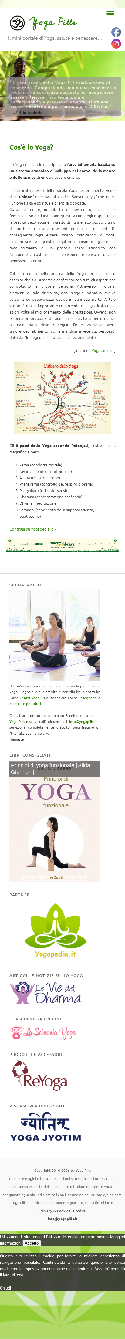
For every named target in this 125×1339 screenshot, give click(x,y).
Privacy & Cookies (54, 1210)
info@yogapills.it (83, 721)
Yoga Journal (103, 350)
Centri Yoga (29, 697)
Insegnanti (88, 697)
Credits (79, 1210)
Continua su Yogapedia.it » (32, 529)
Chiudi (5, 1288)
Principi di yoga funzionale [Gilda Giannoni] (50, 768)
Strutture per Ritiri (25, 703)
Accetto (32, 1243)
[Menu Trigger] (110, 13)
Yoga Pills (53, 22)
